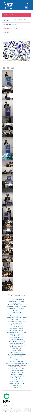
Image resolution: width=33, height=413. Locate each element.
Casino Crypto (16, 350)
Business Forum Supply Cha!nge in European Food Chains (15, 19)
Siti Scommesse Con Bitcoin (16, 356)
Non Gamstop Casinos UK (16, 299)
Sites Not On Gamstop (16, 334)
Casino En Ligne (16, 378)
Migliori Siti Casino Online (16, 383)
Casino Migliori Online (16, 347)
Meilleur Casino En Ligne (16, 319)
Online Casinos (16, 336)
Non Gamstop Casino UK (16, 328)
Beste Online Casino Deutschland (16, 321)
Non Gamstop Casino (16, 312)
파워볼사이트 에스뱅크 (16, 361)
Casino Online (17, 385)
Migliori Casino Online (16, 367)
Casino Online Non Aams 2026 (16, 368)
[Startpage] (8, 5)
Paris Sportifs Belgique (16, 352)
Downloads (7, 32)
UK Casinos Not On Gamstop (16, 314)
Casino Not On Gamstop (16, 326)
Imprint (5, 405)
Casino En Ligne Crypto (16, 372)
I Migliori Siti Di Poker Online (16, 305)
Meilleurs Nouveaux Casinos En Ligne (16, 363)
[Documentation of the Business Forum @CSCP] (16, 51)
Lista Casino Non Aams (16, 374)
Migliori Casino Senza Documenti (16, 365)
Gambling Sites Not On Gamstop (16, 306)
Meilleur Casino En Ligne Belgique (16, 354)
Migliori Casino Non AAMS (16, 376)
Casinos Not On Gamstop (16, 301)
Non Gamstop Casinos (16, 315)
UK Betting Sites (16, 310)
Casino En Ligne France (16, 370)
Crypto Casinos (16, 348)
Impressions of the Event (10, 28)
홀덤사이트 (16, 303)
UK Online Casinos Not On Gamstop (16, 317)
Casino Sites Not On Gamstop (16, 341)
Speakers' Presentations (10, 24)
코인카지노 (16, 359)
